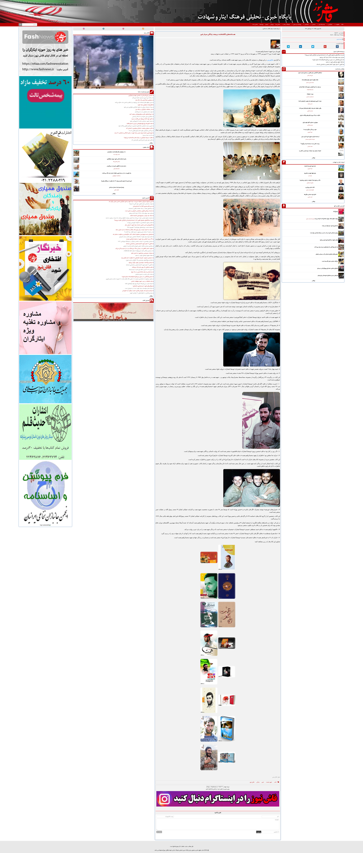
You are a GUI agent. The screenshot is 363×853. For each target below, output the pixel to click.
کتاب (275, 782)
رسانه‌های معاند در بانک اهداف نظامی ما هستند (140, 209)
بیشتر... (313, 158)
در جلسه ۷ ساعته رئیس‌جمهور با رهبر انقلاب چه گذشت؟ (138, 232)
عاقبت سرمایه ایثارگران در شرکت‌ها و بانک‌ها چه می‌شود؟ (138, 138)
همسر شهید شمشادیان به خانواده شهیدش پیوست (139, 223)
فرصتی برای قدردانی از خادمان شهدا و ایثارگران (140, 96)
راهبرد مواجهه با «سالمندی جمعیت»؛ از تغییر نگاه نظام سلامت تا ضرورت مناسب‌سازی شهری (129, 279)
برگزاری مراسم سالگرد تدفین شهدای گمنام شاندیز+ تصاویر (137, 246)
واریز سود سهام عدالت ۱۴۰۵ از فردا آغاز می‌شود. (331, 57)
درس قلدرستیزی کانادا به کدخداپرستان (142, 206)
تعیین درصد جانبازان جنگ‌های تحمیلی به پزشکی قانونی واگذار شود (135, 126)
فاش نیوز (252, 782)
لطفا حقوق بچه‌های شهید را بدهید (334, 62)
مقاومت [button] (337, 25)
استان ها (278, 25)
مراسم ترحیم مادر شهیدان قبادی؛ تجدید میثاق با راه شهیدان (137, 291)
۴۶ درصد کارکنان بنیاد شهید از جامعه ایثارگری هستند (139, 239)
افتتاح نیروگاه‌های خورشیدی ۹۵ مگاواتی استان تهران (139, 260)
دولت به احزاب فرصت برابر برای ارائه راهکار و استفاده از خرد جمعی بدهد (134, 230)
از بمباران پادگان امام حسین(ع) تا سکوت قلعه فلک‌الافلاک (138, 251)
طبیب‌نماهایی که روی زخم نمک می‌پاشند (142, 267)
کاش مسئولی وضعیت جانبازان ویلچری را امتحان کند (139, 128)
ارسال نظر (159, 832)
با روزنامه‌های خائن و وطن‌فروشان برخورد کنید (140, 114)
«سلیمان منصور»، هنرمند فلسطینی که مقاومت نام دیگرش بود (136, 258)
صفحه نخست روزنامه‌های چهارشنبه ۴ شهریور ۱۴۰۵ (139, 227)
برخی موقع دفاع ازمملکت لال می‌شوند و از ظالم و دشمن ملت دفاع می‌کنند (133, 103)
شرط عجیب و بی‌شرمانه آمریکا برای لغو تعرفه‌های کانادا (138, 284)
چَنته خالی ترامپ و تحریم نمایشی (143, 274)
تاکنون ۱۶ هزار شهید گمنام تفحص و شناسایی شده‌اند (329, 64)
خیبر (263, 782)
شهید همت (269, 782)
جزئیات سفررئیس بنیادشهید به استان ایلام (141, 253)
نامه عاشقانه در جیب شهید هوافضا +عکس (141, 281)
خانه (342, 25)
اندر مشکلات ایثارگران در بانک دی (144, 110)
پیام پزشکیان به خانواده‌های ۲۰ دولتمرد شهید (141, 293)
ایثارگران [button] (330, 25)
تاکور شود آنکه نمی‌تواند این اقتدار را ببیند (141, 119)
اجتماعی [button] (306, 25)
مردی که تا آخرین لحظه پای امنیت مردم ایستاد (140, 270)
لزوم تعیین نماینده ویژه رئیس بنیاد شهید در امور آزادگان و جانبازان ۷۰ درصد (133, 133)
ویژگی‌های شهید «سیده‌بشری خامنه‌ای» (142, 286)
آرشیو (266, 25)
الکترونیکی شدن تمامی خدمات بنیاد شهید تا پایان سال (138, 225)
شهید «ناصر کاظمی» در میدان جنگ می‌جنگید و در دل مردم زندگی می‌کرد (133, 249)
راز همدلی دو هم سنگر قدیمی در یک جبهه (141, 272)
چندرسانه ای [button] (322, 25)
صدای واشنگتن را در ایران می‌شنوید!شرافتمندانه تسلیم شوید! (327, 60)
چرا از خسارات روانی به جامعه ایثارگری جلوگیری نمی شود (138, 107)
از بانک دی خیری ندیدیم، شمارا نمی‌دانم (142, 98)
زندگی (257, 782)
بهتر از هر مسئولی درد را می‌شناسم (143, 112)
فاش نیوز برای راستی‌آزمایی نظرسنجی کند (141, 140)
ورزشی (271, 25)
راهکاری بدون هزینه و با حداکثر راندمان (142, 117)
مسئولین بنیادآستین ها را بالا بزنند (143, 100)
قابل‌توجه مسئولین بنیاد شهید (145, 105)
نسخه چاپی (339, 39)
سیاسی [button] (313, 25)
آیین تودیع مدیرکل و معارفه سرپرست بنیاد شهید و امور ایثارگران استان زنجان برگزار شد (130, 202)
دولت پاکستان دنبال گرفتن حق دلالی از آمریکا (141, 204)
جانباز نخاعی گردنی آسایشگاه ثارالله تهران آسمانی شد (266, 29)
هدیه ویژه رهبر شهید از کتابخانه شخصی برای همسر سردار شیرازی (135, 237)
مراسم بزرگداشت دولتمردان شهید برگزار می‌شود (140, 263)
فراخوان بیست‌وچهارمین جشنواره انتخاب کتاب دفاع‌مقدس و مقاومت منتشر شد (132, 234)
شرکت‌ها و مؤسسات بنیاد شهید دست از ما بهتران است (138, 288)
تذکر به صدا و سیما (147, 135)
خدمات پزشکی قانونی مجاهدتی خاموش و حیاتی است (138, 211)
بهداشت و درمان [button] (297, 25)
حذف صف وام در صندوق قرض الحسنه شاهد (141, 216)
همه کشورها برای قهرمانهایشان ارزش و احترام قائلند (139, 124)
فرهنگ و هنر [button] (286, 25)
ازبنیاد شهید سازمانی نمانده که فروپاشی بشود (141, 121)
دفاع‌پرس (270, 60)
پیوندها (261, 25)
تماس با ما (255, 25)
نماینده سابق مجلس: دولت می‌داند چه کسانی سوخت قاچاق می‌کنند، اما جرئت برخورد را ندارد (129, 218)
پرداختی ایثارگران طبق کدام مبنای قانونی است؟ (140, 131)
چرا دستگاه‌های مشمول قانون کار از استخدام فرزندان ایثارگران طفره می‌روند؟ (324, 55)
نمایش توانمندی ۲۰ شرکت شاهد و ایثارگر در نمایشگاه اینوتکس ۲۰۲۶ (135, 242)
